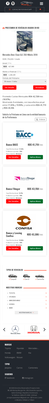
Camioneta (39, 279)
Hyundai (12, 297)
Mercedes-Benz (14, 300)
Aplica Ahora (35, 157)
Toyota (12, 293)
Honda (12, 304)
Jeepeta (12, 279)
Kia (29, 353)
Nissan (20, 357)
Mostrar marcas (25, 313)
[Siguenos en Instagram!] (13, 3)
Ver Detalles (13, 157)
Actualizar (40, 87)
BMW (11, 308)
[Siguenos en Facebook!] (8, 3)
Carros (26, 279)
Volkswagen (10, 357)
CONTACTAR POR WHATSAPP (22, 9)
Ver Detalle (9, 87)
